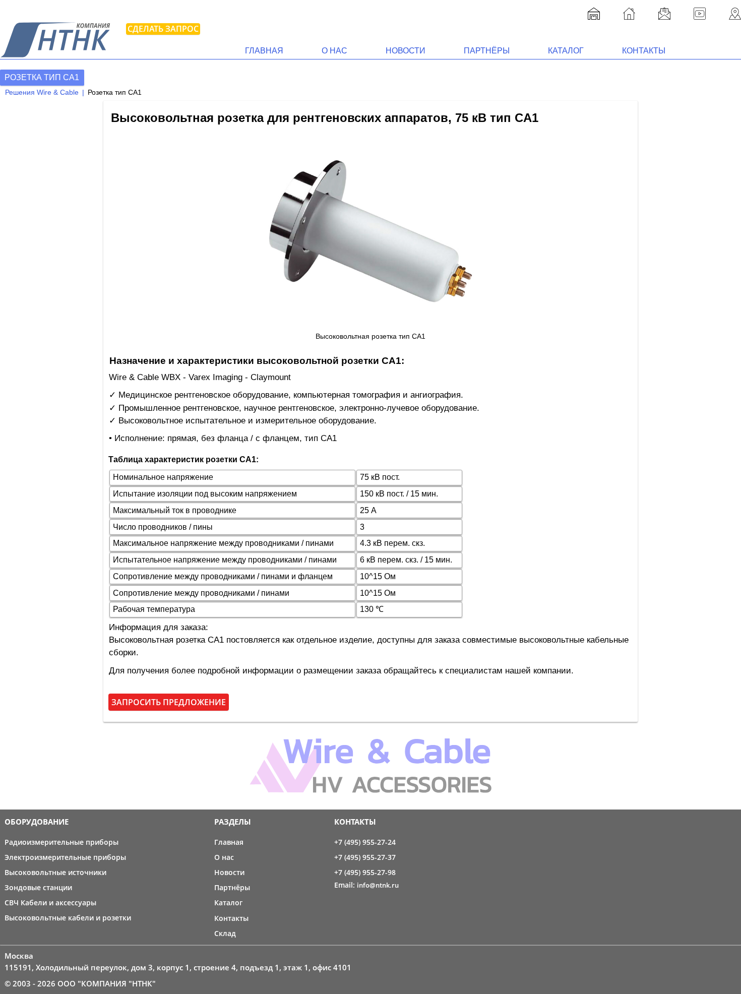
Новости (405, 50)
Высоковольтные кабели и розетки (68, 917)
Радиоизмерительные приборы (61, 842)
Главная (264, 50)
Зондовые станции (38, 887)
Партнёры (487, 50)
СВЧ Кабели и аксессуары (50, 902)
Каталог (566, 50)
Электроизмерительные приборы (65, 857)
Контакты (643, 50)
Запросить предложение (168, 702)
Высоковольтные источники (55, 872)
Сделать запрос (163, 28)
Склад (225, 933)
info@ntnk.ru (378, 885)
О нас (334, 50)
